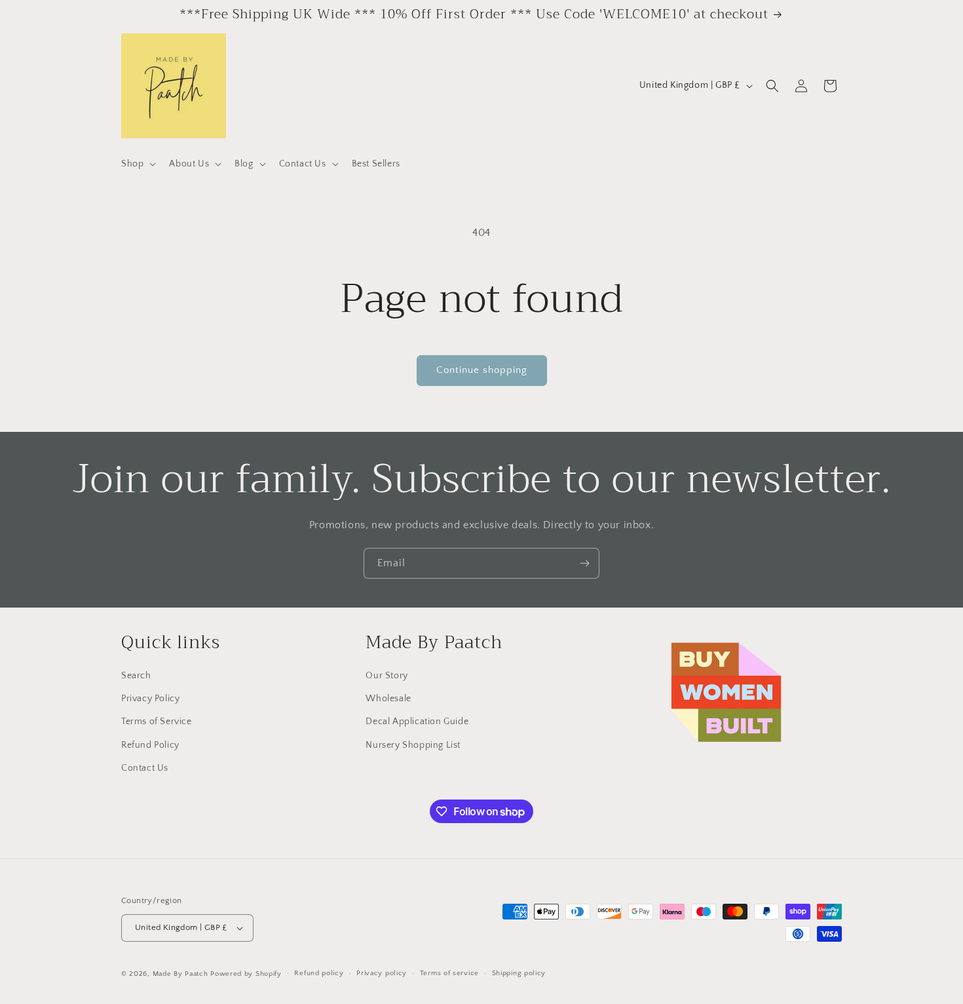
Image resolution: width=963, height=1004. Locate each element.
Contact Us (144, 768)
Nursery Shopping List (413, 745)
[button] (137, 164)
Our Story (386, 675)
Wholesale (388, 698)
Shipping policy (519, 973)
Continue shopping (481, 370)
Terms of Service (156, 722)
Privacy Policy (150, 698)
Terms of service (449, 973)
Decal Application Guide (417, 722)
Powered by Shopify (246, 974)
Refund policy (318, 973)
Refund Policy (150, 745)
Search (136, 675)
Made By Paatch (180, 974)
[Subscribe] (584, 563)
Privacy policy (381, 973)
